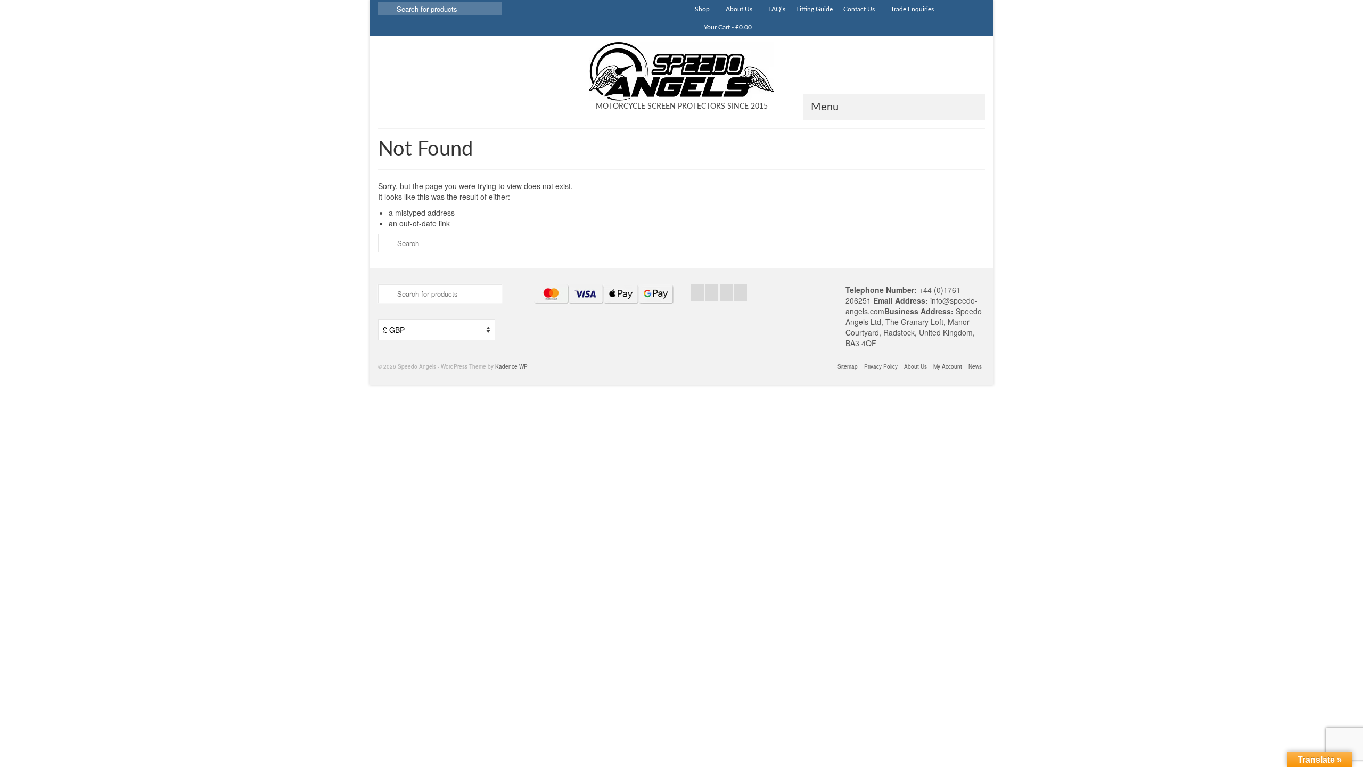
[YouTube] (740, 292)
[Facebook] (697, 292)
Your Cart (727, 27)
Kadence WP (511, 366)
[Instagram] (726, 292)
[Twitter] (711, 292)
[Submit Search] (386, 8)
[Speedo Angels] (681, 71)
